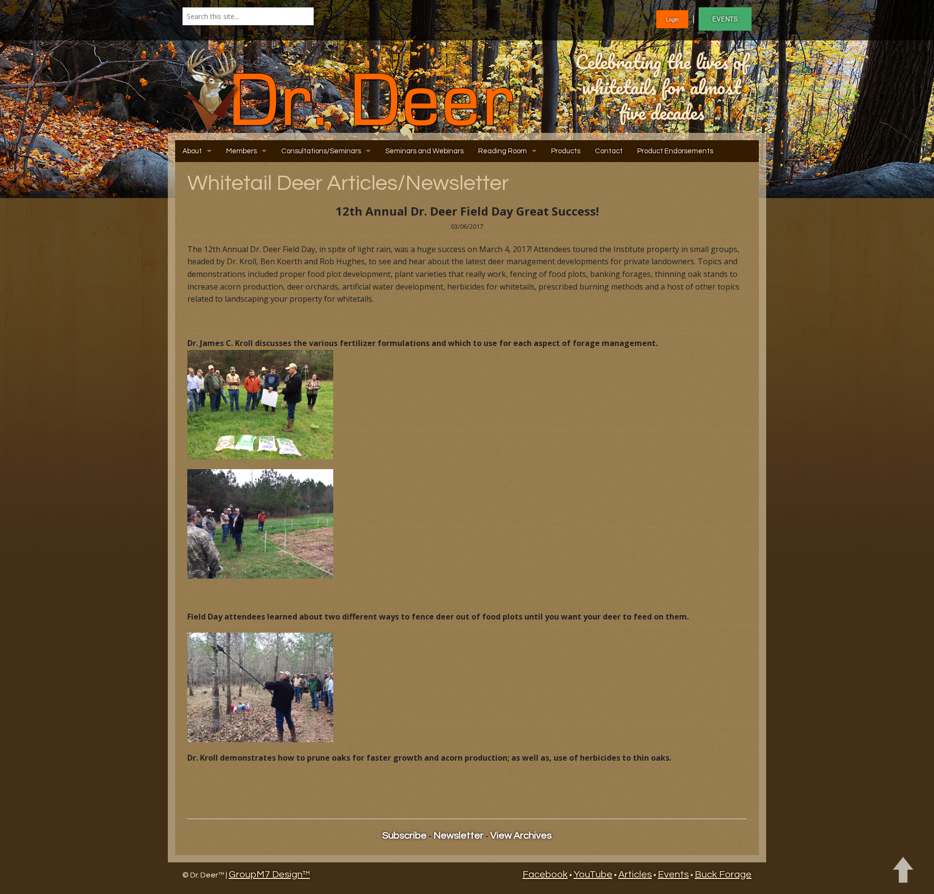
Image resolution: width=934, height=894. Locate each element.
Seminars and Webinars (424, 151)
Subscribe (404, 835)
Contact (609, 151)
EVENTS (725, 18)
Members (241, 151)
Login (672, 19)
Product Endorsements (675, 151)
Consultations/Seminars (321, 151)
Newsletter (458, 835)
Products (565, 151)
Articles (635, 874)
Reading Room (502, 151)
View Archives (521, 835)
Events (673, 874)
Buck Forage (723, 874)
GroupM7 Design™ (269, 874)
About (192, 151)
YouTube (593, 874)
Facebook (545, 874)
